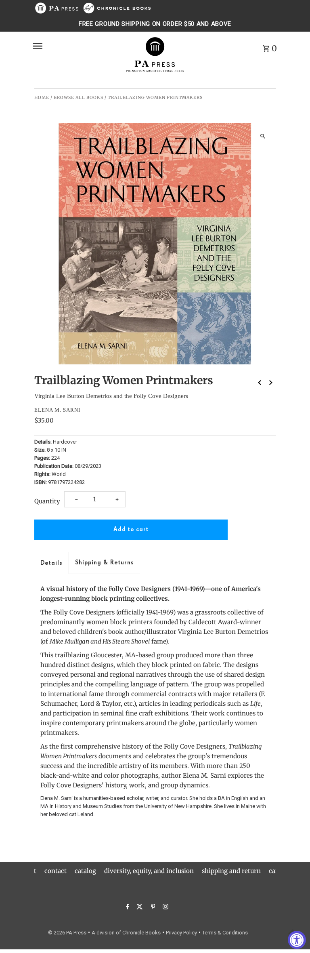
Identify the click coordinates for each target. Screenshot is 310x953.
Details (51, 563)
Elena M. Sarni (57, 410)
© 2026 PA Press (67, 933)
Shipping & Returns (104, 563)
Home (41, 97)
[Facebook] (126, 908)
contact (55, 871)
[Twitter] (138, 908)
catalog (85, 871)
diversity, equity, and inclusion (149, 871)
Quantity (47, 501)
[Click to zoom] (262, 136)
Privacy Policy (181, 933)
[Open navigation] (75, 46)
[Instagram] (164, 908)
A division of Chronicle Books (126, 933)
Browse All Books (78, 97)
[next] (271, 382)
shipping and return (231, 871)
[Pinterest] (152, 908)
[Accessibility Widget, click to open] (297, 940)
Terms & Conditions (225, 933)
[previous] (259, 382)
